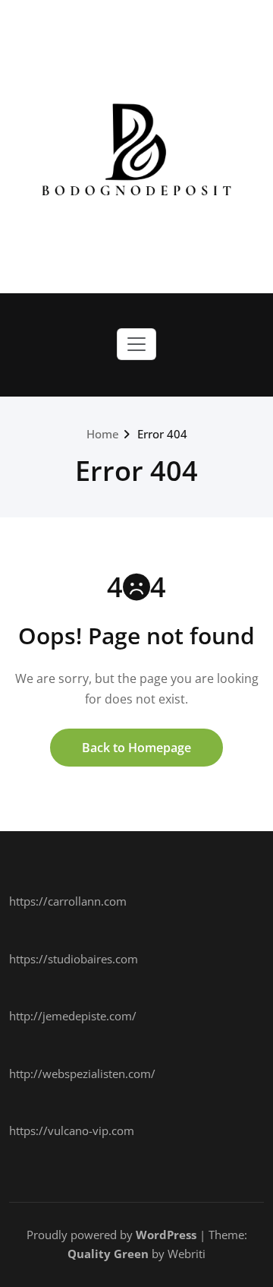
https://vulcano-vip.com (71, 1130)
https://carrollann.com (68, 901)
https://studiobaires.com (73, 958)
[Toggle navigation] (136, 344)
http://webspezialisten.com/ (82, 1073)
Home (102, 433)
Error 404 (162, 433)
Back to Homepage (136, 747)
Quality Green (108, 1253)
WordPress (166, 1234)
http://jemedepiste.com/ (72, 1015)
